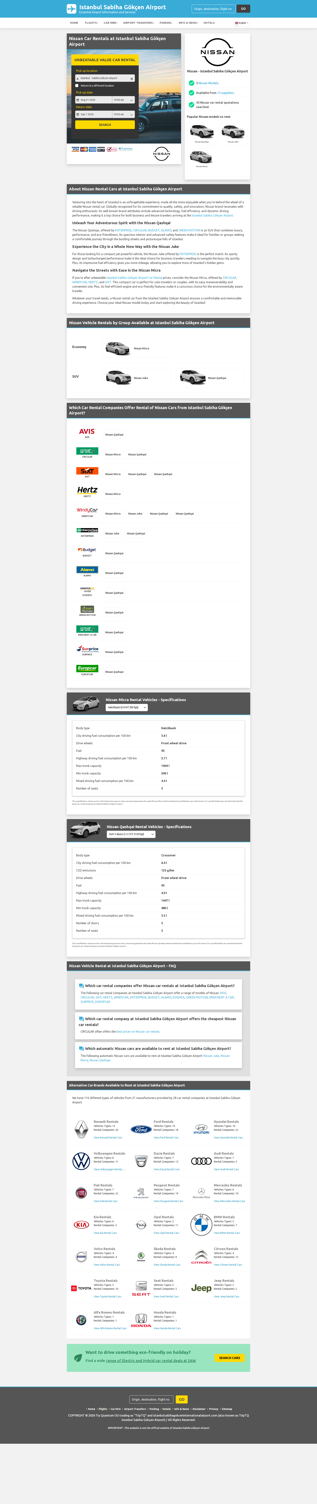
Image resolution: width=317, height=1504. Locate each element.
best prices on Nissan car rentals (138, 1031)
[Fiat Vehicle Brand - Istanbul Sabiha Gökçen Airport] (81, 1193)
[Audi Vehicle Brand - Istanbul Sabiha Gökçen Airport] (201, 1161)
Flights (91, 22)
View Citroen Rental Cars (228, 1264)
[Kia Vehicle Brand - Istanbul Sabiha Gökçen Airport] (81, 1225)
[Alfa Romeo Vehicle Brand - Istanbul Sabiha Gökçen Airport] (81, 1320)
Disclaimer (199, 1409)
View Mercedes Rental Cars (229, 1201)
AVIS (223, 993)
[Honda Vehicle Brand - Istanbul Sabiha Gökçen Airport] (141, 1320)
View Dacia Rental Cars (167, 1169)
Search (105, 124)
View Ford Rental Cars (166, 1137)
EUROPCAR (102, 1001)
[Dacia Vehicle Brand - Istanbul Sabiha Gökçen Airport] (141, 1161)
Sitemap (227, 1409)
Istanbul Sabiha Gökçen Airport (122, 9)
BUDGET (154, 230)
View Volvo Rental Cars (107, 1264)
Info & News (188, 22)
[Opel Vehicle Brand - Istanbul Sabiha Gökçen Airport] (141, 1225)
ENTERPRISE (123, 230)
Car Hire (110, 22)
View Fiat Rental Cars (106, 1201)
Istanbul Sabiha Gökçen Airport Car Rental (134, 277)
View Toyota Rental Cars (107, 1296)
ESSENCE (179, 997)
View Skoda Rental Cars (167, 1264)
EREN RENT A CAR (221, 997)
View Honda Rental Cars (167, 1328)
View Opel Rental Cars (166, 1232)
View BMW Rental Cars (227, 1232)
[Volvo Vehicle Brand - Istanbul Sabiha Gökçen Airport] (81, 1256)
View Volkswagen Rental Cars (110, 1169)
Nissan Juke (211, 1055)
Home (74, 22)
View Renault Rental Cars (108, 1137)
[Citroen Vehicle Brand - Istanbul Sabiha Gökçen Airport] (201, 1257)
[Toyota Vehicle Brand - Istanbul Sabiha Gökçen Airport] (81, 1288)
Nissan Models (208, 83)
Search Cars (229, 1358)
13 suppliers (225, 92)
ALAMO (166, 230)
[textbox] (105, 78)
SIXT (108, 282)
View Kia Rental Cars (105, 1232)
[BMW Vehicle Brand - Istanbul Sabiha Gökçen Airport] (201, 1225)
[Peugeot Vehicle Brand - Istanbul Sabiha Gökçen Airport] (141, 1193)
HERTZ (93, 282)
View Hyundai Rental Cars (228, 1137)
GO (243, 8)
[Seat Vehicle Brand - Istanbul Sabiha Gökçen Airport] (141, 1288)
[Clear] (132, 79)
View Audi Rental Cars (226, 1169)
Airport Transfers (138, 22)
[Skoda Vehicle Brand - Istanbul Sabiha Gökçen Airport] (141, 1256)
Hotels (209, 22)
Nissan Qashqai (100, 1060)
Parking (166, 22)
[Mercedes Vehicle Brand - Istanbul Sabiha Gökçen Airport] (201, 1193)
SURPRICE (87, 1001)
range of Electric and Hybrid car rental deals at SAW (151, 1360)
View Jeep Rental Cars (226, 1296)
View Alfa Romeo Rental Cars (110, 1328)
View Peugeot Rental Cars (168, 1201)
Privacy (213, 1409)
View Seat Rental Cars (166, 1296)
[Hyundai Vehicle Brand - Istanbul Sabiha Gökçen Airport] (201, 1129)
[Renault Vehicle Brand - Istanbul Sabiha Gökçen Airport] (81, 1129)
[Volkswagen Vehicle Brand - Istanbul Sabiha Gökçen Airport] (81, 1161)
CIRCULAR (140, 230)
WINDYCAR (79, 282)
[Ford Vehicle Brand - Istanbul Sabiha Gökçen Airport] (141, 1129)
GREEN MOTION (189, 230)
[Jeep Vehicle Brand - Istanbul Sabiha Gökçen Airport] (201, 1288)
